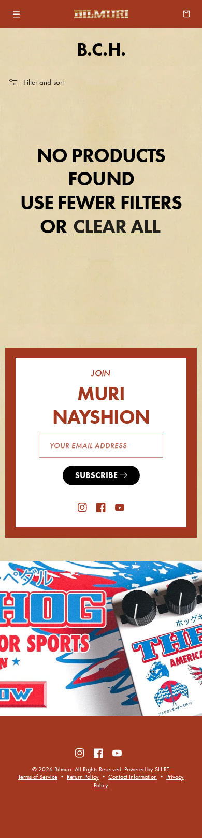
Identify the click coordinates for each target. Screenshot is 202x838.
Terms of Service (37, 777)
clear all (116, 226)
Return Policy (83, 777)
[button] (16, 14)
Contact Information (132, 777)
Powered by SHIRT (146, 769)
